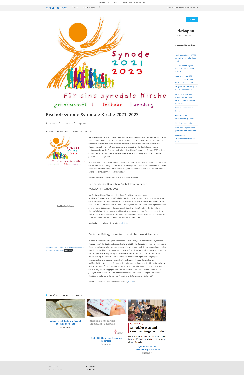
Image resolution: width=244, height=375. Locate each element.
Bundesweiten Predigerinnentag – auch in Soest (185, 138)
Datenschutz (91, 369)
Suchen (192, 19)
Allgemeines (83, 123)
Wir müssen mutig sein (183, 123)
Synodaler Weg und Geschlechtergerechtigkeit (147, 348)
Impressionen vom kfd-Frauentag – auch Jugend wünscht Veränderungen (184, 79)
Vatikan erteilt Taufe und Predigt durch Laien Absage (65, 322)
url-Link (123, 223)
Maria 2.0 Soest (56, 8)
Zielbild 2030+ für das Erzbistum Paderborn (106, 339)
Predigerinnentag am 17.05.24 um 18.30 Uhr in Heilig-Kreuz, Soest (186, 58)
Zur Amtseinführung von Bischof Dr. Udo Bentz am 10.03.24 (184, 68)
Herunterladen (68, 250)
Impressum (90, 366)
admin (52, 123)
